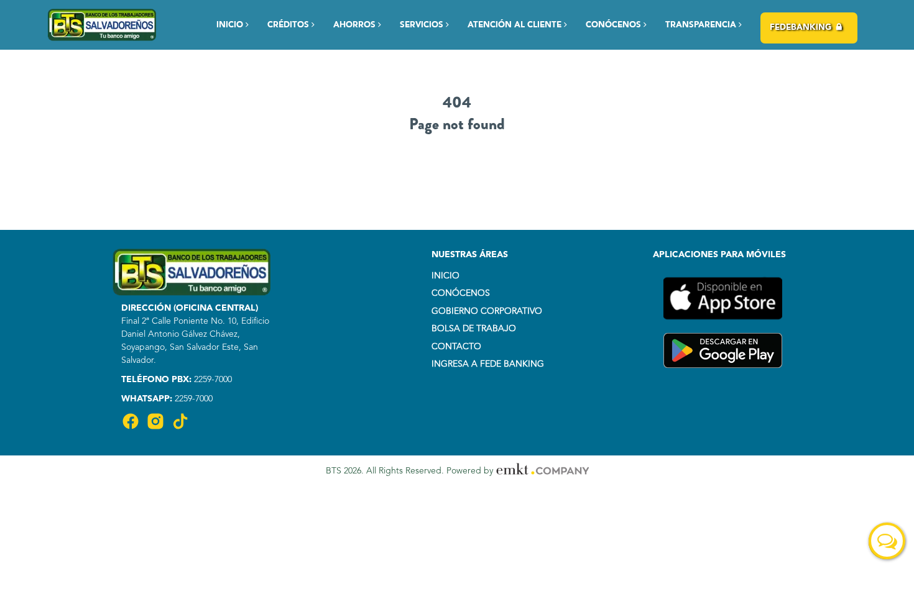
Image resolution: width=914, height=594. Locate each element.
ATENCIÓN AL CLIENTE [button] (516, 25)
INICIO (231, 25)
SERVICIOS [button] (423, 25)
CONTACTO (456, 346)
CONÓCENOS (461, 293)
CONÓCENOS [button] (615, 25)
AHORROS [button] (355, 25)
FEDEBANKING (800, 28)
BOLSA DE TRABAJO (474, 328)
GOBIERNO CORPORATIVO (487, 311)
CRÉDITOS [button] (289, 25)
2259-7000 (212, 379)
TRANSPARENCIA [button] (702, 25)
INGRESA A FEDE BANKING (488, 364)
